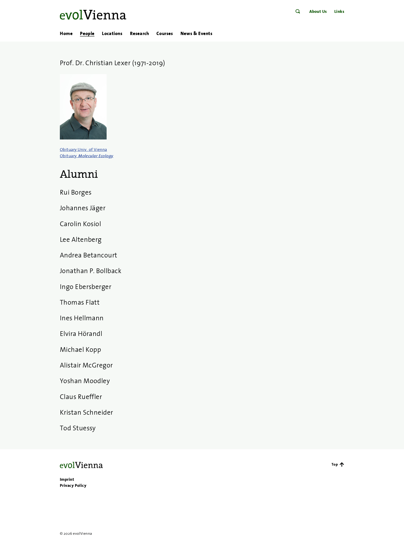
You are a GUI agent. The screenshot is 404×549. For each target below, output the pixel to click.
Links (339, 11)
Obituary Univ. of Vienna (83, 149)
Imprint (67, 479)
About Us (318, 11)
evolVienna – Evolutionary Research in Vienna (93, 15)
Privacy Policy (73, 485)
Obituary (86, 155)
